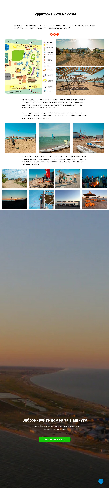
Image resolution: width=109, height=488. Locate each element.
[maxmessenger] (57, 34)
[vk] (51, 34)
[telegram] (54, 34)
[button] (54, 439)
